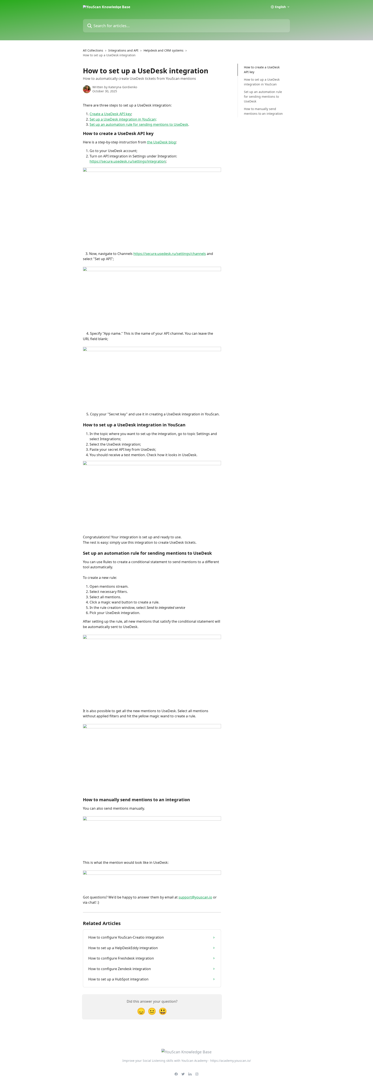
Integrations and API (123, 50)
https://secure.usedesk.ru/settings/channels (169, 253)
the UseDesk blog (161, 142)
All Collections (93, 50)
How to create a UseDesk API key (262, 69)
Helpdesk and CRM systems (163, 50)
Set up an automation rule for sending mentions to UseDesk (139, 124)
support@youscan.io (195, 897)
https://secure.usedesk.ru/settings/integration (128, 161)
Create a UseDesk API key (110, 114)
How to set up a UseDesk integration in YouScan (262, 81)
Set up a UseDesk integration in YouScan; (123, 119)
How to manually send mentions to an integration (263, 111)
